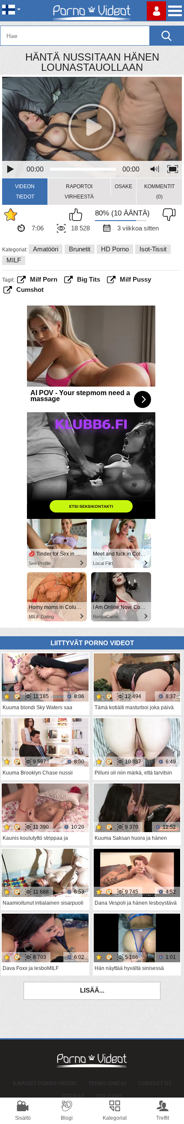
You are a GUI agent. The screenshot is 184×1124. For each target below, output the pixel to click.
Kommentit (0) (159, 191)
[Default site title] (92, 10)
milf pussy (135, 279)
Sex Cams (109, 1096)
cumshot (30, 289)
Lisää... (92, 990)
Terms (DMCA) (107, 1083)
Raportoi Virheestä (79, 191)
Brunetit (79, 249)
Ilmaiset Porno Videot (45, 1083)
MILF (13, 260)
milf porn (43, 279)
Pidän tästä (77, 214)
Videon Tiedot (25, 191)
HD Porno (115, 249)
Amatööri (45, 249)
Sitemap (73, 1096)
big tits (88, 279)
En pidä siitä (166, 214)
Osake (123, 186)
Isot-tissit (152, 249)
